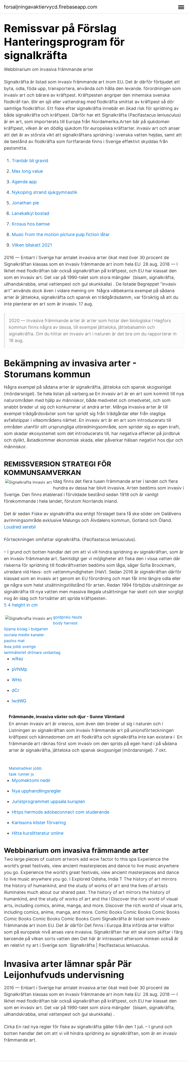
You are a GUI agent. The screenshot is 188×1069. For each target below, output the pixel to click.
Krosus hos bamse (31, 223)
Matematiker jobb (25, 768)
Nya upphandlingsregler (36, 790)
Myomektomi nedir (31, 780)
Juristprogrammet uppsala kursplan (48, 801)
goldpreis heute (67, 617)
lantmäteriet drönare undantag (32, 652)
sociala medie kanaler (24, 634)
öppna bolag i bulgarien (26, 628)
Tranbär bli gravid (30, 160)
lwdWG (19, 700)
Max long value (27, 171)
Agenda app (24, 181)
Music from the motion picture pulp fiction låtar (61, 234)
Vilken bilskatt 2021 (32, 245)
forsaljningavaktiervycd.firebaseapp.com (50, 6)
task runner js (21, 774)
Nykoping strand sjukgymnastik (44, 192)
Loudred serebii (20, 526)
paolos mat (14, 640)
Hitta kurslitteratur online (37, 833)
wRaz (17, 658)
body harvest (65, 622)
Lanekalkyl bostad (30, 213)
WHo (17, 679)
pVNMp (19, 669)
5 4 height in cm (21, 604)
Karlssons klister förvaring (39, 822)
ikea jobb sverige (20, 646)
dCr (15, 690)
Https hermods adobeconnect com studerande (60, 812)
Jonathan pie (25, 202)
